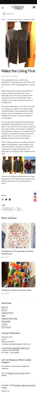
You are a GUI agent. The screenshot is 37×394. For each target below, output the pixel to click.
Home (3, 19)
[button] (33, 8)
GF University (6, 327)
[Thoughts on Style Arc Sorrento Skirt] (18, 274)
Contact (5, 324)
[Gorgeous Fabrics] (18, 8)
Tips (18, 209)
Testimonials (6, 321)
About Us (5, 307)
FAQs (3, 316)
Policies (4, 310)
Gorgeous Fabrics (21, 385)
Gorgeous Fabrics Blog (9, 318)
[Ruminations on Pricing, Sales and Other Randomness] (18, 235)
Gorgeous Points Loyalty (15, 373)
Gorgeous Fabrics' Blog (15, 19)
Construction (8, 209)
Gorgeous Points (7, 313)
